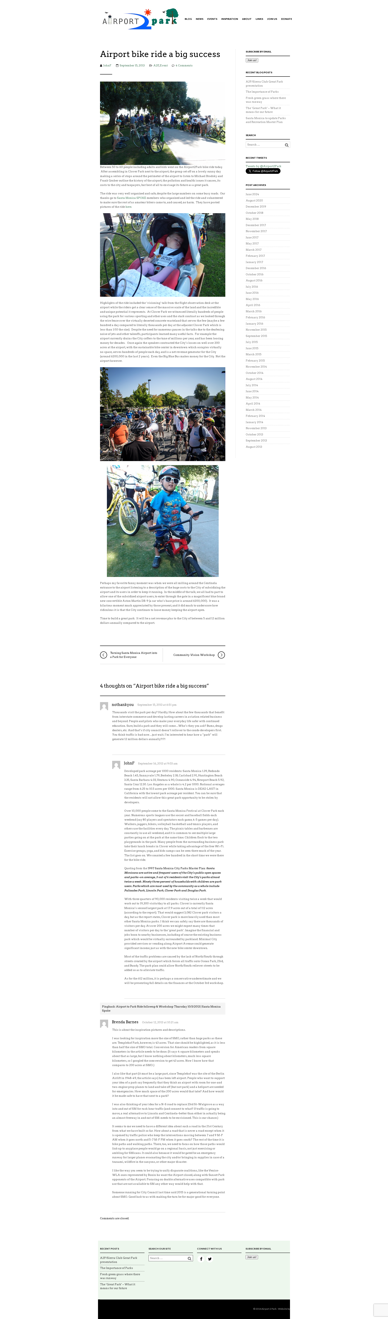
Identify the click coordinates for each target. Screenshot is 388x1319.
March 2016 (254, 311)
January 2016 (254, 323)
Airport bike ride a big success (160, 54)
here (128, 206)
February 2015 (255, 360)
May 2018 (252, 218)
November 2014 (256, 366)
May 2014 (252, 397)
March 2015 (253, 354)
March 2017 (253, 249)
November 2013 (256, 428)
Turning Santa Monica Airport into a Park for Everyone (133, 654)
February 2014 (255, 415)
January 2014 (254, 422)
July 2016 (252, 286)
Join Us (272, 18)
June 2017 (252, 237)
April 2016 (253, 305)
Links (259, 18)
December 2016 (256, 268)
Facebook (201, 1259)
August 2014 (254, 379)
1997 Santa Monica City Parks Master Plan (176, 868)
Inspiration (229, 18)
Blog (188, 18)
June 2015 (252, 348)
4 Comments (184, 65)
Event (164, 65)
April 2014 (253, 403)
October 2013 (254, 434)
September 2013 (256, 440)
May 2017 (252, 243)
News (199, 18)
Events (212, 18)
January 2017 (254, 262)
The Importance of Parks (262, 91)
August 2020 (254, 200)
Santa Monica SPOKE (131, 197)
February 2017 (255, 255)
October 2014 (255, 372)
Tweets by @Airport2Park (263, 166)
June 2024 (252, 194)
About (247, 18)
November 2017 (256, 231)
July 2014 (252, 385)
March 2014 (254, 409)
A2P (156, 65)
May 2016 (252, 299)
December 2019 (256, 206)
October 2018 (254, 212)
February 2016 (255, 317)
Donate (286, 18)
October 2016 (255, 274)
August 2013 (254, 446)
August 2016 (254, 280)
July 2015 (252, 342)
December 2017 (256, 225)
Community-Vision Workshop (194, 654)
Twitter (210, 1259)
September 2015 (256, 336)
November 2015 (256, 329)
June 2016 (252, 292)
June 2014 (252, 391)
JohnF (107, 65)
